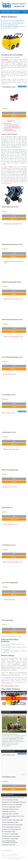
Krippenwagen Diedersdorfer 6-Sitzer (12, 244)
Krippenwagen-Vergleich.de (10, 12)
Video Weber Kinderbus (9, 130)
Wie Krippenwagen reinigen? (8, 831)
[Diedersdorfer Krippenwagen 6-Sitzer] (14, 308)
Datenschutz (11, 857)
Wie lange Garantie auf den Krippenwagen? (12, 824)
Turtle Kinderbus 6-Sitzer (9, 87)
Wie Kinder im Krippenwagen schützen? (11, 807)
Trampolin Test (11, 858)
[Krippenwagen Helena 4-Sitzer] (14, 195)
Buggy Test (17, 858)
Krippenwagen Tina (7, 507)
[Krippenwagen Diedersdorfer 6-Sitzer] (14, 233)
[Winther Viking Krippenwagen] (14, 458)
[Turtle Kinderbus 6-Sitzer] (14, 97)
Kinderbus (10, 22)
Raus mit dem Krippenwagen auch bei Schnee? (13, 797)
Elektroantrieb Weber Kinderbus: (11, 127)
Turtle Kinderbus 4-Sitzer (9, 395)
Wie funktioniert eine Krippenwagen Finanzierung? (14, 802)
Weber (21, 22)
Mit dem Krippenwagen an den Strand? (11, 827)
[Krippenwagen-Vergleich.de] (14, 5)
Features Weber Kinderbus (12, 126)
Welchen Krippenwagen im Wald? (10, 822)
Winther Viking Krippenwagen (10, 470)
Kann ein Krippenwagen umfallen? (10, 800)
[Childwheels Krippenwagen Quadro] (14, 270)
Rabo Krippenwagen (7, 620)
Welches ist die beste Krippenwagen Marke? (12, 820)
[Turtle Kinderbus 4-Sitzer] (14, 383)
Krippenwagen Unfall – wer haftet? (10, 813)
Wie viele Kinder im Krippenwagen (10, 838)
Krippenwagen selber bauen (8, 844)
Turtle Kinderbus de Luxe (9, 545)
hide (13, 121)
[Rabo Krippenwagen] (14, 609)
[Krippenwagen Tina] (14, 496)
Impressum (4, 857)
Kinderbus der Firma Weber (10, 124)
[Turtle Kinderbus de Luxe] (14, 533)
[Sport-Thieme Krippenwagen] (14, 571)
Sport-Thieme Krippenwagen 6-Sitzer (12, 357)
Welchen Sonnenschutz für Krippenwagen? (12, 804)
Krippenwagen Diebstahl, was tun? (10, 809)
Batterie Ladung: (8, 129)
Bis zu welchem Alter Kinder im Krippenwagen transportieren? (10, 841)
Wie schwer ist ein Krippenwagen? (10, 834)
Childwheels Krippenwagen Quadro (11, 282)
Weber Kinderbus (6, 123)
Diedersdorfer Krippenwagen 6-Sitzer (12, 319)
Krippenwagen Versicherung (8, 811)
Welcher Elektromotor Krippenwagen (11, 836)
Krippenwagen (5, 59)
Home (2, 850)
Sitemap (16, 857)
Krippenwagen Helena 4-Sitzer (10, 207)
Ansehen (14, 116)
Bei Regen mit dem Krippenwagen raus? (11, 829)
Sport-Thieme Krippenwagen (10, 582)
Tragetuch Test (22, 857)
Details (14, 113)
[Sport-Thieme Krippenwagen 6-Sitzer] (14, 345)
